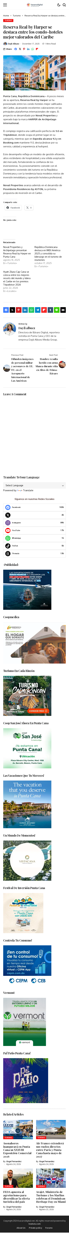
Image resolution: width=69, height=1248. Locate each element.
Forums (48, 1228)
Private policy (35, 1228)
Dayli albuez (13, 44)
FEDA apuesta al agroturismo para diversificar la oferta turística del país (16, 1196)
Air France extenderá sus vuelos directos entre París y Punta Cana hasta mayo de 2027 (50, 1149)
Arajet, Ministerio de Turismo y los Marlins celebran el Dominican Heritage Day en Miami (51, 1196)
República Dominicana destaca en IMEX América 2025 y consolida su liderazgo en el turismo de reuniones (48, 253)
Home (6, 15)
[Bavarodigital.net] (34, 5)
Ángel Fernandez (14, 1161)
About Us (21, 1228)
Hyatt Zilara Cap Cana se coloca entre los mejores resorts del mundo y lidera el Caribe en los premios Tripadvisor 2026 (16, 278)
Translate (28, 490)
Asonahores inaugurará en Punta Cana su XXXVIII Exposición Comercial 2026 (17, 1149)
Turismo (17, 15)
